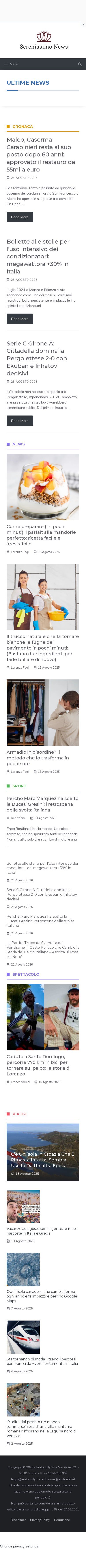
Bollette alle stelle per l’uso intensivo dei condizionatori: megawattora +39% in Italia (38, 256)
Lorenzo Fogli (20, 552)
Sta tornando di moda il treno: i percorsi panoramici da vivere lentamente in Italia (42, 1361)
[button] (80, 64)
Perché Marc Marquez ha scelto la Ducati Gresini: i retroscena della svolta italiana (43, 804)
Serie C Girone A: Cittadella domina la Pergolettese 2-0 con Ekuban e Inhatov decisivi (37, 358)
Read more (19, 217)
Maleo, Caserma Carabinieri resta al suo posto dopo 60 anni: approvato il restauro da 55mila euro (41, 154)
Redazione (18, 818)
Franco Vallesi (20, 1082)
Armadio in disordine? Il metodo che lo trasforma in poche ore (38, 757)
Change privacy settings (19, 1546)
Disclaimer (18, 1520)
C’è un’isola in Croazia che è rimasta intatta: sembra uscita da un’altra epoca (42, 1159)
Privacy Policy (40, 1520)
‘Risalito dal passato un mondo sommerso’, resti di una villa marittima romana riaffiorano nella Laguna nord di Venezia (42, 1429)
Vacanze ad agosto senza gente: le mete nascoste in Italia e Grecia (42, 1231)
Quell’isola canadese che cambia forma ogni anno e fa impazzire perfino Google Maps (42, 1296)
